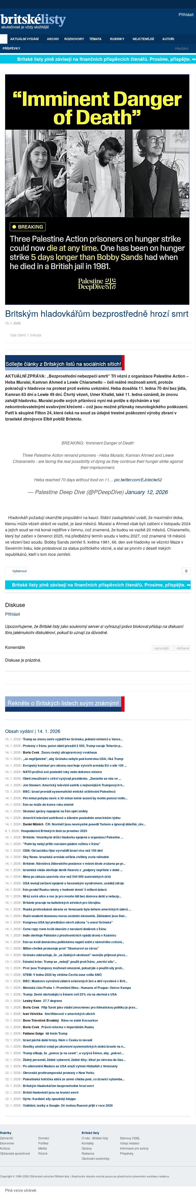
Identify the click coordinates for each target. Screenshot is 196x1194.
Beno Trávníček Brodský (41, 1020)
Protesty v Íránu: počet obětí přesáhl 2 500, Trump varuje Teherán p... (72, 745)
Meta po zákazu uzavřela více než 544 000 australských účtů (67, 876)
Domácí (43, 1138)
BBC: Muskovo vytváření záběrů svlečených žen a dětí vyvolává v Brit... (75, 981)
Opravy (87, 1148)
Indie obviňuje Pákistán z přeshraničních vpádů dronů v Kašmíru (69, 935)
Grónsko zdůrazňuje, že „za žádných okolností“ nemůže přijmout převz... (75, 955)
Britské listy (35, 22)
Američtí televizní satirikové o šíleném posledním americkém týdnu (71, 817)
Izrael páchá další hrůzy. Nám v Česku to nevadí (57, 1040)
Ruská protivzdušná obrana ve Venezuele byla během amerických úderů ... (77, 909)
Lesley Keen (32, 1000)
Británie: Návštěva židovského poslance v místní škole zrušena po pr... (74, 863)
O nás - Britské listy (95, 1138)
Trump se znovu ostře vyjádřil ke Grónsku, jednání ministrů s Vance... (73, 739)
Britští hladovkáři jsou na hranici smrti (50, 1092)
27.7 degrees (52, 1000)
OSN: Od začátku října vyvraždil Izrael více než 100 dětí (63, 850)
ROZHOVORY (74, 39)
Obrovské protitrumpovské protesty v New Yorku (58, 1072)
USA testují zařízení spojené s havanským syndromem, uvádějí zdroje (73, 883)
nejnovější (162, 648)
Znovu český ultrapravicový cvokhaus (69, 752)
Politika (43, 1143)
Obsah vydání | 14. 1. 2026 (32, 731)
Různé (42, 1153)
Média (42, 1148)
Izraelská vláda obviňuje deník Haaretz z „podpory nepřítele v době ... (72, 870)
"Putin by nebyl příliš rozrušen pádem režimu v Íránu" (61, 843)
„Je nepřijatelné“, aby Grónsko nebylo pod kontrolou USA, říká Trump (73, 758)
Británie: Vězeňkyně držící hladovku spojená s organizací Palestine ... (73, 837)
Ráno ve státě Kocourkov (79, 1020)
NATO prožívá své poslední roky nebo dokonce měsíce (62, 771)
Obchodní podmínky (95, 1158)
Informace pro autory (134, 1148)
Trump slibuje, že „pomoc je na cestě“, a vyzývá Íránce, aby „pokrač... (73, 1053)
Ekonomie (7, 1143)
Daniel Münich (33, 824)
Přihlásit (185, 14)
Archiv (53, 39)
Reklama (88, 1153)
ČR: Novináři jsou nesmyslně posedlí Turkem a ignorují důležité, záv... (95, 824)
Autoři (168, 39)
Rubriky (117, 39)
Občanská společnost (15, 1153)
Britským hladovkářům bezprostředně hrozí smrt (58, 1085)
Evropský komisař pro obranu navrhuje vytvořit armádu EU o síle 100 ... (75, 765)
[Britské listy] (65, 363)
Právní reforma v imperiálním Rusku (67, 1027)
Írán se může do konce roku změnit (48, 804)
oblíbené (183, 648)
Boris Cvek (31, 752)
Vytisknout (19, 571)
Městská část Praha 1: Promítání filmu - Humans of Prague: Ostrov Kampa (77, 987)
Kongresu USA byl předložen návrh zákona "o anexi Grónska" (68, 922)
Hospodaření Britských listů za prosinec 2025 (54, 830)
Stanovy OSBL (130, 1138)
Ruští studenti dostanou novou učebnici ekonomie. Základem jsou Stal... (75, 916)
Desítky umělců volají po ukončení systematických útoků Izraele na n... (74, 1046)
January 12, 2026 (146, 492)
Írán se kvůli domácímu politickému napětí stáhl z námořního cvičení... (73, 942)
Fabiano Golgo (33, 1033)
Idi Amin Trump (56, 1033)
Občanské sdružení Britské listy (49, 1176)
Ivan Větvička (33, 1013)
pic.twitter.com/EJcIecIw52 (138, 480)
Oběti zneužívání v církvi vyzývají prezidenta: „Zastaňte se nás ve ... (72, 778)
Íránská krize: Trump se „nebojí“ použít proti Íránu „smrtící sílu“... (70, 961)
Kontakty (88, 1143)
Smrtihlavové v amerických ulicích (70, 1013)
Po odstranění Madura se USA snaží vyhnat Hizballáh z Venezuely (70, 1066)
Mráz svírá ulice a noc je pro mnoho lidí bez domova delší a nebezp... (72, 896)
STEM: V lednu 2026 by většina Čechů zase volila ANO (62, 974)
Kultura (5, 1148)
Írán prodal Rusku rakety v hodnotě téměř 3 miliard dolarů (65, 889)
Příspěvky (11, 48)
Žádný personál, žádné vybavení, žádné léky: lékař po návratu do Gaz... (74, 1059)
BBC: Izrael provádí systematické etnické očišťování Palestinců (69, 791)
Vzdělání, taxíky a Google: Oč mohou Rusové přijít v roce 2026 (68, 1105)
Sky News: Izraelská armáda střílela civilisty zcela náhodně (66, 856)
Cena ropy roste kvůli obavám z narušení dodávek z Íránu (64, 929)
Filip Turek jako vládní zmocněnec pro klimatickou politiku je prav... (89, 1007)
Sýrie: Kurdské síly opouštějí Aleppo (49, 1098)
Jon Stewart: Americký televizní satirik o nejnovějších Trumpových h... (74, 785)
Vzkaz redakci (129, 1143)
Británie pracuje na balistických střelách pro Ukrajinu (61, 902)
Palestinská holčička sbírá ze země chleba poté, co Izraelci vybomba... (74, 1079)
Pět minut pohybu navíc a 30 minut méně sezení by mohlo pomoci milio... (75, 798)
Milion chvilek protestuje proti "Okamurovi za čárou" (61, 948)
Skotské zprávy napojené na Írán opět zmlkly (55, 811)
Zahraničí (6, 1138)
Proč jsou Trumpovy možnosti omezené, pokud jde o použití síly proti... (73, 968)
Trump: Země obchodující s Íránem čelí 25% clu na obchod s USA (70, 994)
